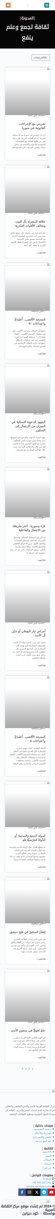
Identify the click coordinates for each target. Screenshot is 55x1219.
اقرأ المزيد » (41, 155)
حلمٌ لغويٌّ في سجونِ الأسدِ (28, 1030)
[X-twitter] (36, 1192)
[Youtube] (51, 1192)
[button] (46, 5)
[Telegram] (44, 1192)
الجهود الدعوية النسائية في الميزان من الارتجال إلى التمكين (28, 426)
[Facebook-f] (22, 1192)
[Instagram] (29, 1192)
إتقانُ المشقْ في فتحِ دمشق (27, 932)
